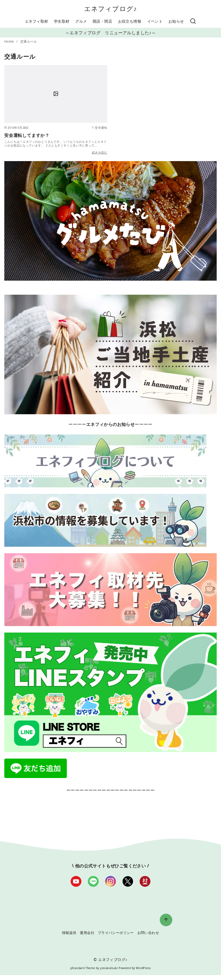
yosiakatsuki (109, 968)
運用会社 (87, 932)
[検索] (193, 21)
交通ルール (28, 41)
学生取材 (62, 21)
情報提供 (69, 932)
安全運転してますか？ (27, 135)
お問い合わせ (148, 932)
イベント (155, 21)
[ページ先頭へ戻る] (166, 920)
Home (9, 41)
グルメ (81, 21)
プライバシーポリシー (116, 932)
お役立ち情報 (129, 21)
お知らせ (176, 21)
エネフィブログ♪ (110, 8)
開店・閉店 (102, 21)
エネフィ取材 (36, 21)
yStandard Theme (82, 968)
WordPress (143, 968)
